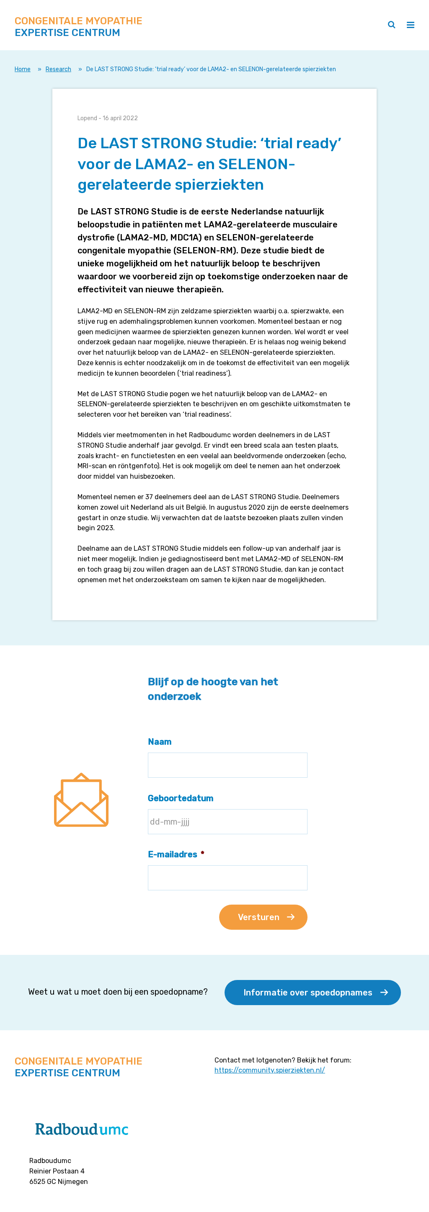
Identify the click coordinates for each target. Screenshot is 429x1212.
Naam (160, 742)
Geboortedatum (181, 798)
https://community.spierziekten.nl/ (269, 1070)
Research (58, 69)
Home (23, 69)
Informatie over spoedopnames (307, 993)
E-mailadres (176, 854)
